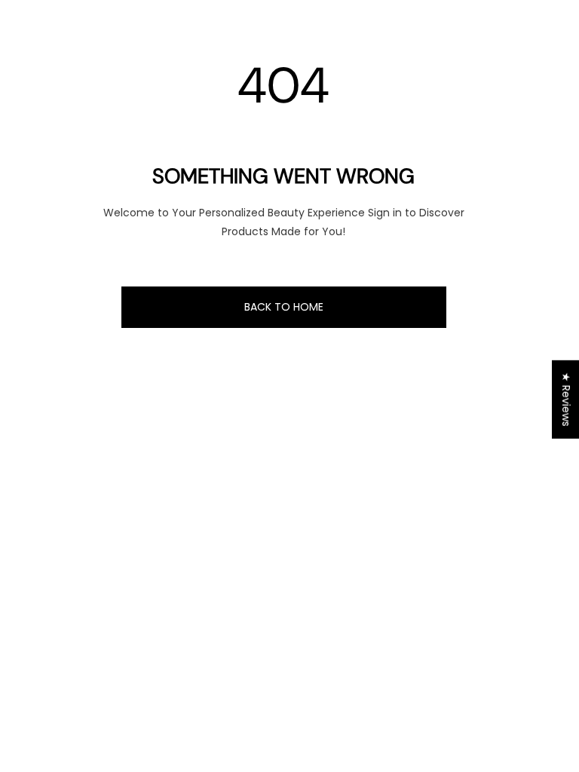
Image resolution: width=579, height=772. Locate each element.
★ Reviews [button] (566, 399)
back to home (283, 306)
